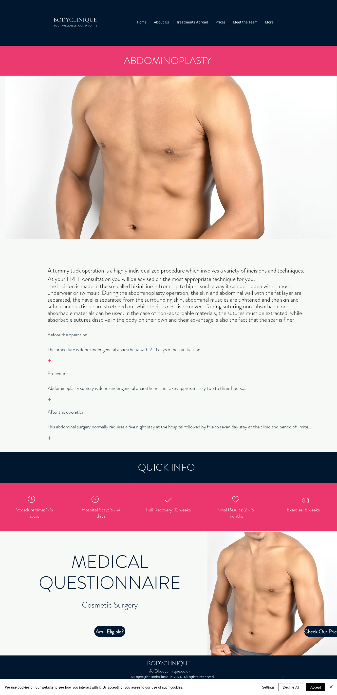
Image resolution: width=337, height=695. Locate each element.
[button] (320, 631)
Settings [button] (268, 687)
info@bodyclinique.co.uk (168, 671)
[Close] (331, 687)
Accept (315, 687)
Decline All (291, 687)
